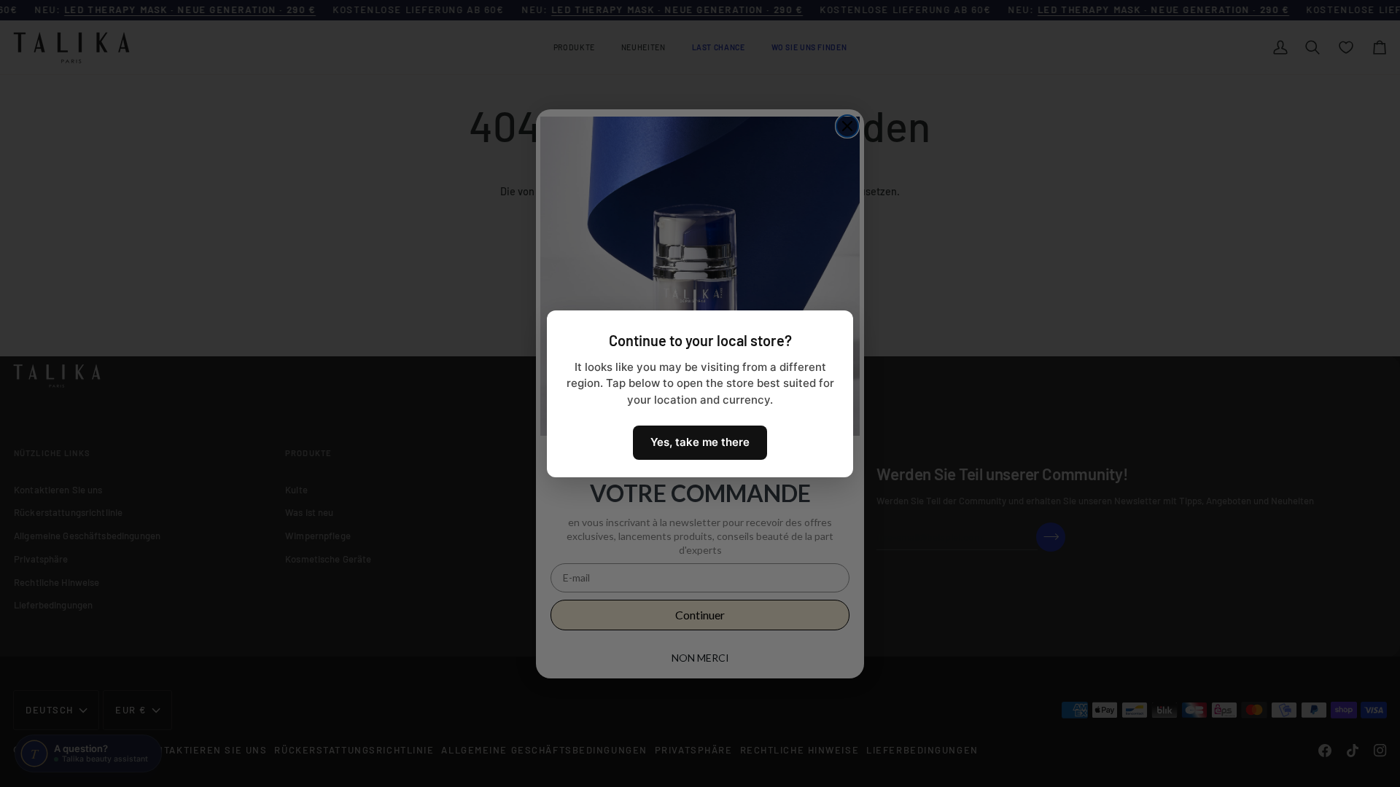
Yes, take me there (700, 442)
